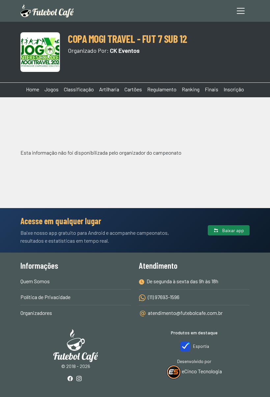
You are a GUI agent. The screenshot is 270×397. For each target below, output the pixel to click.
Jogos (51, 89)
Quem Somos (35, 281)
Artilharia (109, 89)
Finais (211, 89)
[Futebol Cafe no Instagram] (80, 379)
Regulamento (161, 89)
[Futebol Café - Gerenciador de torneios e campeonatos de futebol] (47, 11)
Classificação (79, 89)
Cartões (133, 89)
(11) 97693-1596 (163, 297)
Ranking (191, 89)
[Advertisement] (135, 122)
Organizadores (36, 313)
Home (32, 89)
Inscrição (234, 89)
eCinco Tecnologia (201, 371)
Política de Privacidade (45, 297)
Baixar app (232, 230)
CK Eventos (125, 50)
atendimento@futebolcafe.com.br (185, 313)
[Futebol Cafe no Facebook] (71, 379)
